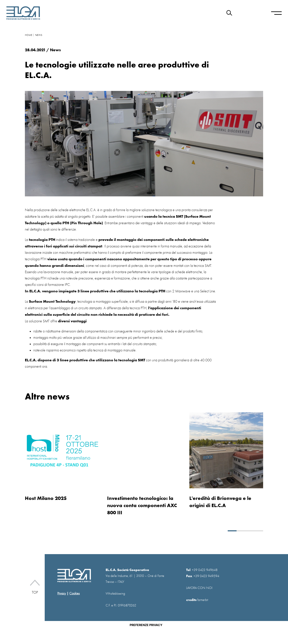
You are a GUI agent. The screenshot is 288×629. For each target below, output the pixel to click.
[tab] (232, 530)
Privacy (61, 593)
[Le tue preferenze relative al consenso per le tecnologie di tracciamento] (146, 625)
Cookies (74, 593)
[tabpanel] (63, 457)
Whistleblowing (115, 593)
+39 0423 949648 (205, 570)
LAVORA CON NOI (199, 588)
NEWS (38, 35)
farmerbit (202, 600)
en (243, 13)
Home (28, 35)
